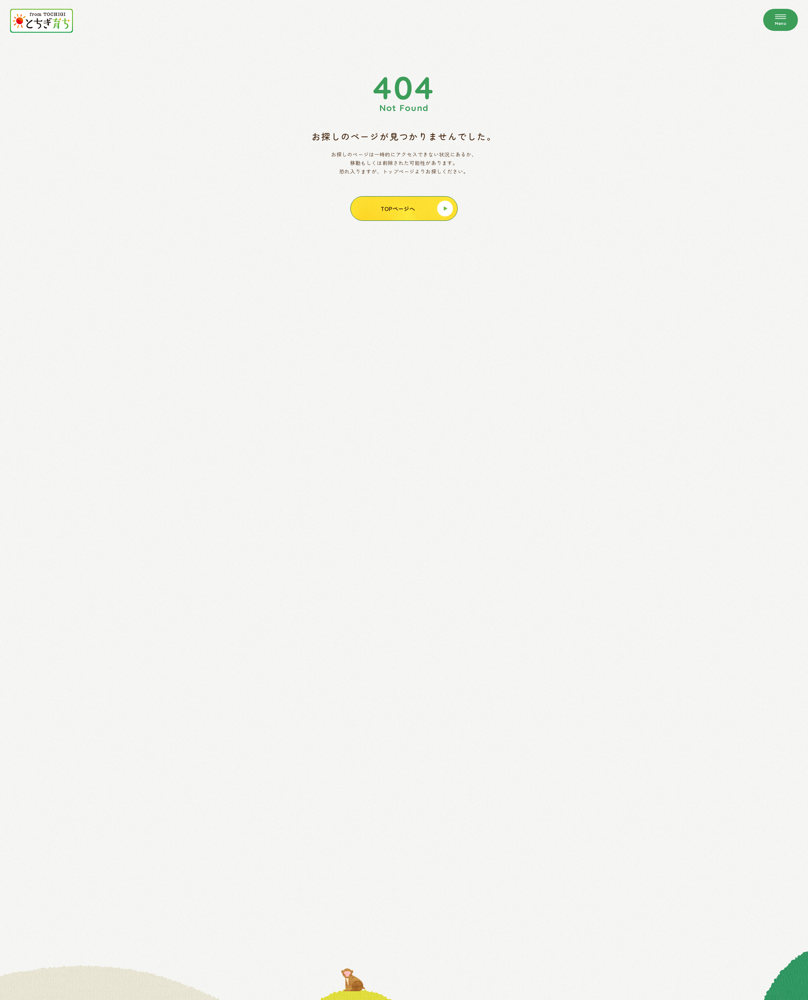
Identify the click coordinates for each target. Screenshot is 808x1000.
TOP (562, 66)
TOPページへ (398, 208)
